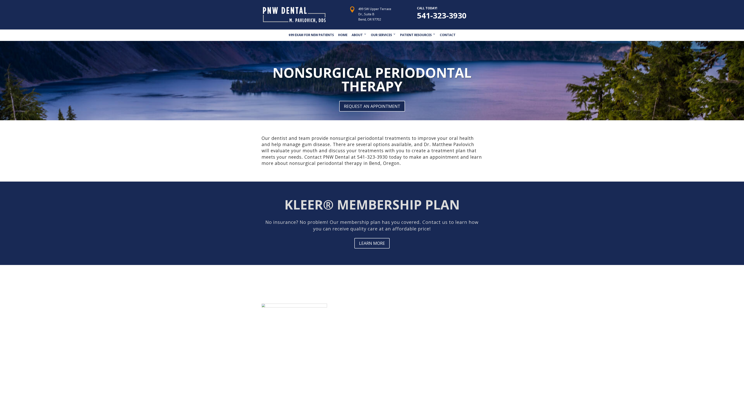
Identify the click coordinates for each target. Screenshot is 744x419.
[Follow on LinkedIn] (459, 334)
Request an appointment (372, 106)
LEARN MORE (372, 243)
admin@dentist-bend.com (287, 359)
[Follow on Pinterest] (443, 334)
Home (342, 35)
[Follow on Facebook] (420, 334)
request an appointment (444, 320)
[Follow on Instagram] (451, 334)
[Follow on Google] (428, 334)
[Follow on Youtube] (435, 334)
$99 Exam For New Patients (311, 35)
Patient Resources (416, 35)
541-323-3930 (442, 15)
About (357, 35)
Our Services (381, 35)
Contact (448, 35)
